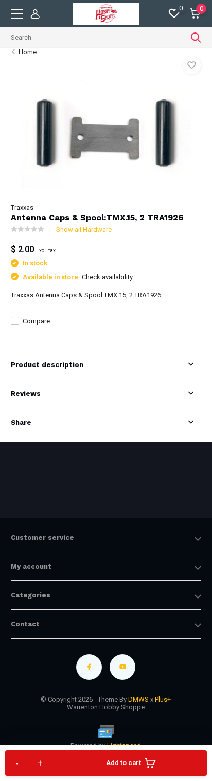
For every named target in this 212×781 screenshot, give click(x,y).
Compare (36, 321)
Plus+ (163, 699)
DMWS (138, 699)
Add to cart (123, 763)
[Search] (196, 37)
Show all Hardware (84, 230)
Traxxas (22, 207)
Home (28, 52)
